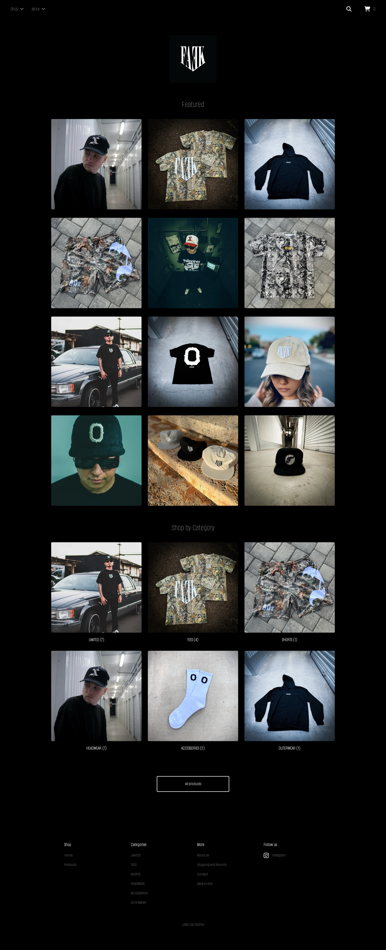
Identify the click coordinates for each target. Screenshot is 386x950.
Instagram (279, 855)
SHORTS (135, 874)
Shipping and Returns (211, 864)
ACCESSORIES (139, 893)
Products (70, 864)
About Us (203, 855)
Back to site (204, 883)
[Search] (349, 9)
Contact (202, 874)
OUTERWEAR (138, 902)
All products (193, 783)
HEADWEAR (138, 883)
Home (68, 855)
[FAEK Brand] (193, 58)
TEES (134, 864)
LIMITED (136, 855)
